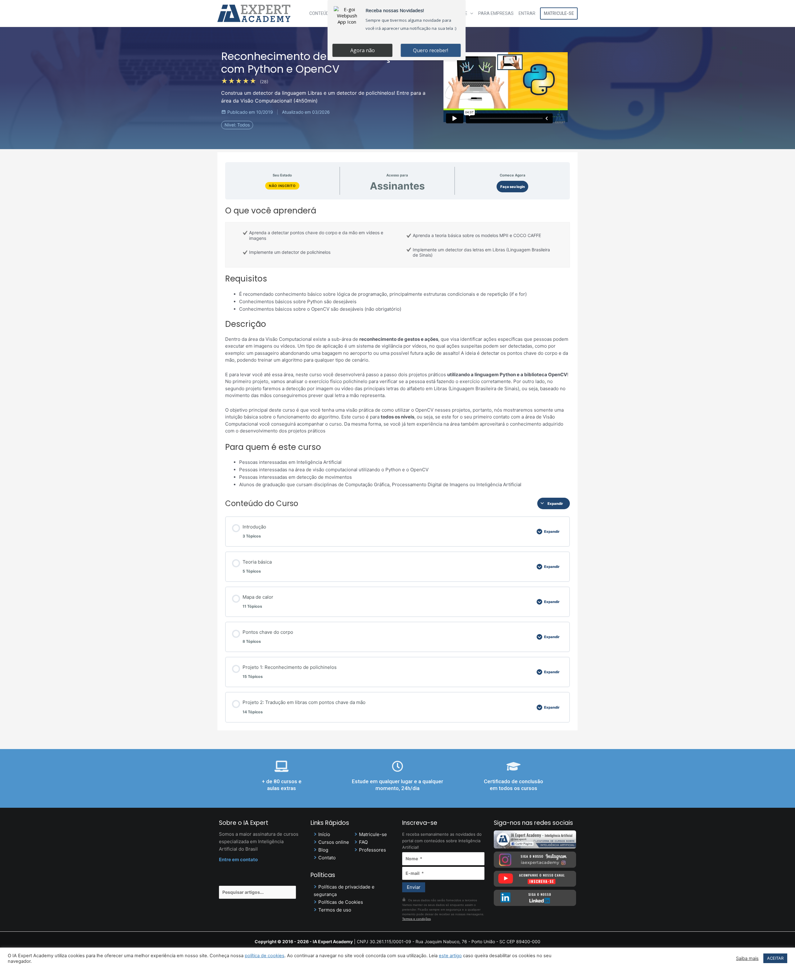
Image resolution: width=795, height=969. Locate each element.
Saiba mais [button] (747, 958)
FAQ (363, 842)
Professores (372, 850)
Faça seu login (512, 187)
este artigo (450, 955)
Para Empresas (496, 13)
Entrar (527, 13)
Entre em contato (238, 859)
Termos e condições (416, 919)
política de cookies (264, 955)
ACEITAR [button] (775, 958)
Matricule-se (559, 13)
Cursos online (333, 842)
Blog (323, 850)
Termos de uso (334, 910)
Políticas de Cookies (340, 902)
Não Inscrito (282, 186)
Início (324, 834)
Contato (327, 858)
